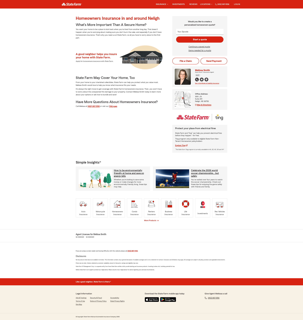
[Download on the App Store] (152, 299)
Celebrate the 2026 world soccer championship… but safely (205, 173)
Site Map (79, 304)
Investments (178, 4)
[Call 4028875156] (197, 79)
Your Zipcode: (183, 32)
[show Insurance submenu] (167, 4)
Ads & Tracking (81, 298)
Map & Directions (204, 105)
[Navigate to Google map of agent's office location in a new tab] (206, 79)
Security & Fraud (96, 298)
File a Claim (186, 61)
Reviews (193, 4)
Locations (205, 4)
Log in (237, 4)
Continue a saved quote (199, 47)
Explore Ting (180, 145)
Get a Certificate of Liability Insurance (207, 83)
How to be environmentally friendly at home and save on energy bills (129, 173)
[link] (72, 4)
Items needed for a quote (200, 50)
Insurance (161, 4)
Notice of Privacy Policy (98, 301)
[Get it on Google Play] (168, 299)
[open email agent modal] (202, 80)
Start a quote (200, 39)
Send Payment (214, 61)
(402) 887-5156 (223, 4)
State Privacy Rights (117, 301)
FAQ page (113, 106)
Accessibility (114, 298)
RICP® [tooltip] (197, 75)
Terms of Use (80, 301)
